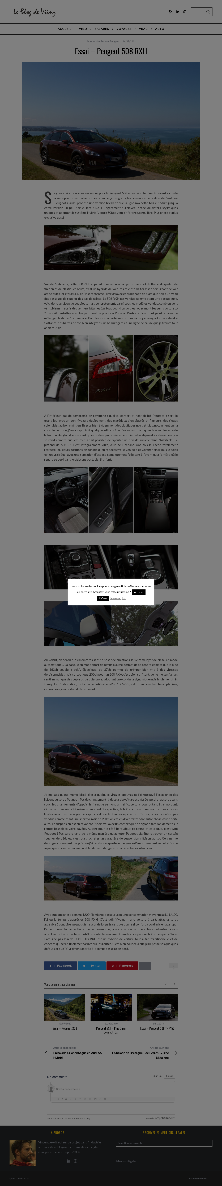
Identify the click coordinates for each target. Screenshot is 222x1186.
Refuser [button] (103, 598)
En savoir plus (118, 598)
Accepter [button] (138, 592)
